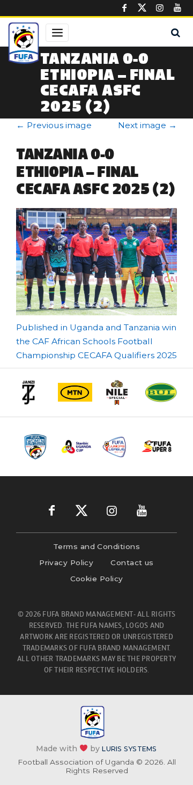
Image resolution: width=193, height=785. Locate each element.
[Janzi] (32, 392)
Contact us (132, 562)
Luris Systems (129, 748)
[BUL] (161, 392)
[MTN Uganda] (75, 392)
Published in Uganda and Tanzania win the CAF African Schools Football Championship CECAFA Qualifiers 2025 (96, 341)
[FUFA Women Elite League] (36, 446)
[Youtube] (177, 8)
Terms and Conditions (96, 546)
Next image (147, 125)
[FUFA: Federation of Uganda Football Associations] (23, 44)
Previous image (54, 125)
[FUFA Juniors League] (116, 446)
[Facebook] (124, 8)
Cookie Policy (96, 578)
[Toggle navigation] (57, 33)
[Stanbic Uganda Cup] (76, 446)
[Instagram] (159, 8)
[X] (142, 8)
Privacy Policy (66, 562)
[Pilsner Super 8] (157, 446)
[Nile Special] (118, 392)
